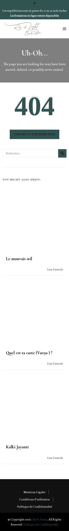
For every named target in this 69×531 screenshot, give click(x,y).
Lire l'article (55, 269)
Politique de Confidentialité (34, 506)
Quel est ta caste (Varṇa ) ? (29, 353)
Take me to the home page (34, 134)
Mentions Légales (34, 492)
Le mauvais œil (19, 258)
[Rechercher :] (30, 153)
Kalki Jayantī (17, 447)
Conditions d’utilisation (34, 499)
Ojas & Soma (39, 519)
